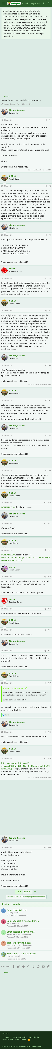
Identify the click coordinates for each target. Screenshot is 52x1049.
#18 (49, 732)
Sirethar (10, 923)
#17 (49, 683)
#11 (49, 523)
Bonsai (16, 912)
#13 (49, 577)
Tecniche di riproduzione (22, 934)
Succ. (26, 891)
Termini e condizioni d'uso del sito (26, 1037)
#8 (50, 435)
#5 (50, 311)
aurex (12, 268)
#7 (50, 400)
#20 (49, 848)
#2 (50, 186)
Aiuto (17, 1039)
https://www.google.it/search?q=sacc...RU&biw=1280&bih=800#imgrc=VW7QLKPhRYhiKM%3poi (25, 766)
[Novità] (43, 3)
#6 (50, 365)
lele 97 (9, 934)
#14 (49, 609)
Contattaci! (6, 1037)
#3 (50, 235)
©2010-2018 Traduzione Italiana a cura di (21, 1047)
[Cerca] (48, 3)
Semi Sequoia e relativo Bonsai (23, 920)
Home (23, 1039)
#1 (50, 120)
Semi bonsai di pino (17, 910)
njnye (12, 567)
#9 (50, 470)
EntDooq (10, 956)
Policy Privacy (7, 1039)
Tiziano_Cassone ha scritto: (13, 688)
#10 (49, 502)
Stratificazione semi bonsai (21, 931)
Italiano (7, 1033)
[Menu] (4, 3)
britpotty (10, 912)
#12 (49, 550)
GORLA (12, 176)
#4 (50, 278)
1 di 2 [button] (19, 891)
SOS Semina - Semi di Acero (21, 953)
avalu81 (10, 945)
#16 (49, 651)
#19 (49, 758)
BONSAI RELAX (8, 507)
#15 (49, 630)
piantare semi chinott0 (19, 942)
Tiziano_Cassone (9, 104)
